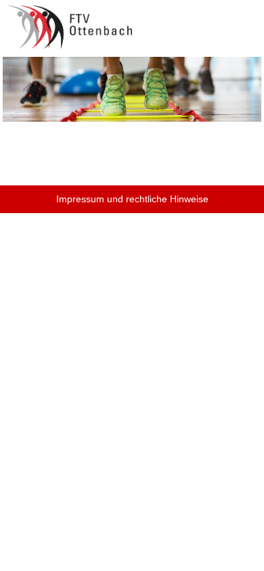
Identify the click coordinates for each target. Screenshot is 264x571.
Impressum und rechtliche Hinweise (132, 198)
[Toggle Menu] (244, 19)
